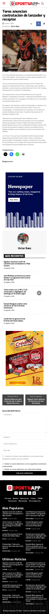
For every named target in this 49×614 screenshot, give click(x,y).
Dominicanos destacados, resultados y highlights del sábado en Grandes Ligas (36, 536)
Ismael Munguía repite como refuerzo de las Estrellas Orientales (15, 306)
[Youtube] (34, 493)
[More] (44, 23)
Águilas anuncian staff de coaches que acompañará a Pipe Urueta (17, 264)
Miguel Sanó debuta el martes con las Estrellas (36, 401)
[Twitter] (25, 493)
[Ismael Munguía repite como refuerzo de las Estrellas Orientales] (39, 307)
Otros (4, 539)
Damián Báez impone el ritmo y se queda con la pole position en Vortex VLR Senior (36, 547)
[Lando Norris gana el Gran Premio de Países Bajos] (39, 321)
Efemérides (6, 551)
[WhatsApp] (29, 493)
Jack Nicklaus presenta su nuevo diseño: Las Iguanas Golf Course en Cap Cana (17, 278)
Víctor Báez (15, 26)
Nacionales (30, 518)
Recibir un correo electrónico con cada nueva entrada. (23, 469)
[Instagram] (20, 493)
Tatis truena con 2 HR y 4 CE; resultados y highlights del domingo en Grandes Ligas (15, 292)
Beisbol (5, 530)
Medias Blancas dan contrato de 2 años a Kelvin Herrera (13, 401)
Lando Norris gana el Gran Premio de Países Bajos (14, 320)
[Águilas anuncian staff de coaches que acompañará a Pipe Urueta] (39, 265)
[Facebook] (38, 23)
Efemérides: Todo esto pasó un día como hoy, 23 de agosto (12, 546)
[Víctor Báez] (24, 238)
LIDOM (4, 518)
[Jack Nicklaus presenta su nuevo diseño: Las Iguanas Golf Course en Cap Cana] (39, 279)
